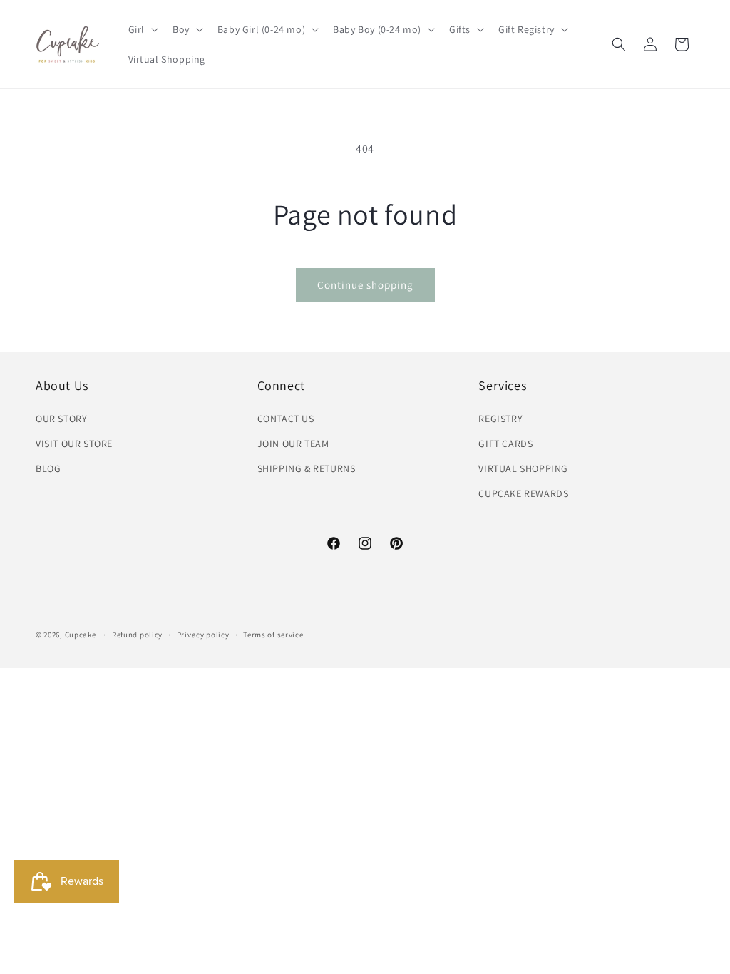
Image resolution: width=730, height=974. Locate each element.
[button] (142, 29)
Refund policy (137, 635)
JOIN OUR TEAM (293, 443)
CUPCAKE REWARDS (523, 493)
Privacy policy (203, 635)
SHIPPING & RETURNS (306, 468)
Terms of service (273, 635)
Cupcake (80, 635)
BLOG (48, 468)
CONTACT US (285, 418)
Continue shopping (365, 285)
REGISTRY (500, 418)
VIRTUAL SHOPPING (523, 468)
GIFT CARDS (505, 443)
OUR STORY (61, 418)
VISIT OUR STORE (74, 443)
